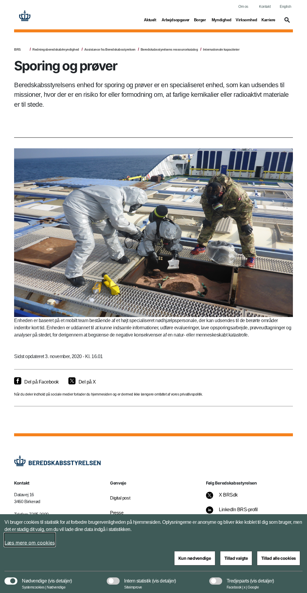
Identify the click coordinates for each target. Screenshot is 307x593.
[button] (286, 22)
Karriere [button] (268, 19)
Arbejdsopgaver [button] (175, 19)
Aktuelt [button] (150, 19)
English (285, 6)
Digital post (120, 497)
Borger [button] (200, 19)
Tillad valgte (236, 558)
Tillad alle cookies (278, 558)
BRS (17, 49)
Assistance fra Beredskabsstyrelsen (110, 49)
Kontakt (264, 6)
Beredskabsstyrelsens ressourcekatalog (169, 49)
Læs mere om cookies (29, 543)
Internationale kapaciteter (221, 49)
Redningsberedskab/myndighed (55, 49)
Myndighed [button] (221, 19)
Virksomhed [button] (246, 19)
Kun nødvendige (194, 558)
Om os (243, 6)
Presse (117, 512)
